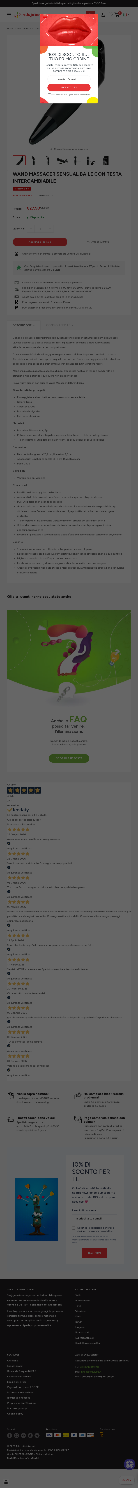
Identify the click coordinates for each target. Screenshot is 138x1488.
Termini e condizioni (81, 95)
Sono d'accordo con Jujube (70, 95)
